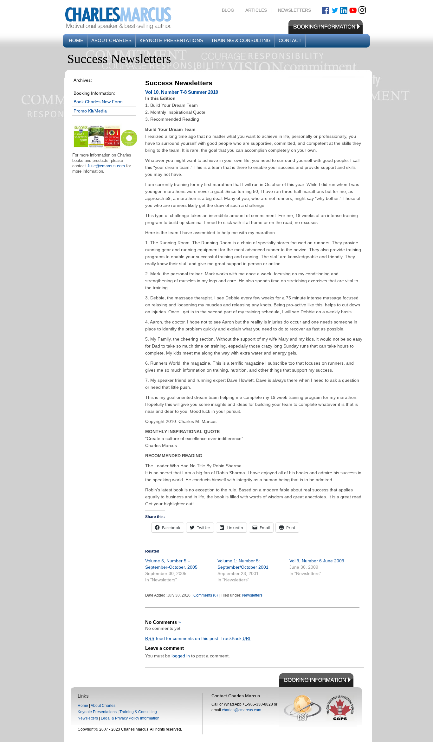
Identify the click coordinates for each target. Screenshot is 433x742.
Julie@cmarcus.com (106, 165)
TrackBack (236, 638)
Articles (256, 10)
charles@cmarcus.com (241, 710)
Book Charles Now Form (98, 101)
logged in (180, 655)
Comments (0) (205, 595)
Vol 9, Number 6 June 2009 (316, 560)
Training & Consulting (241, 40)
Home (76, 40)
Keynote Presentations (171, 40)
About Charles (111, 40)
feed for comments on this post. (182, 638)
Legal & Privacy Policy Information (130, 718)
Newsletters (294, 10)
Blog (228, 10)
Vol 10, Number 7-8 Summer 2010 (181, 92)
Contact (290, 40)
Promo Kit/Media (90, 110)
